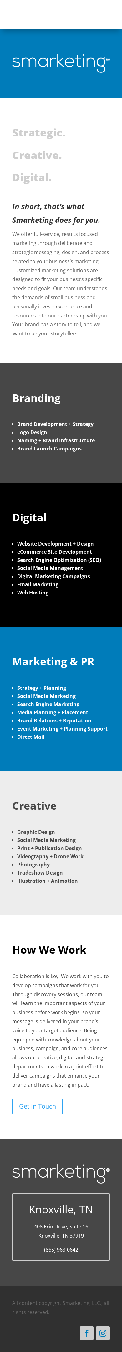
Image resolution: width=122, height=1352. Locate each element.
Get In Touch (37, 1106)
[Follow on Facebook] (87, 1333)
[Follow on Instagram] (103, 1333)
